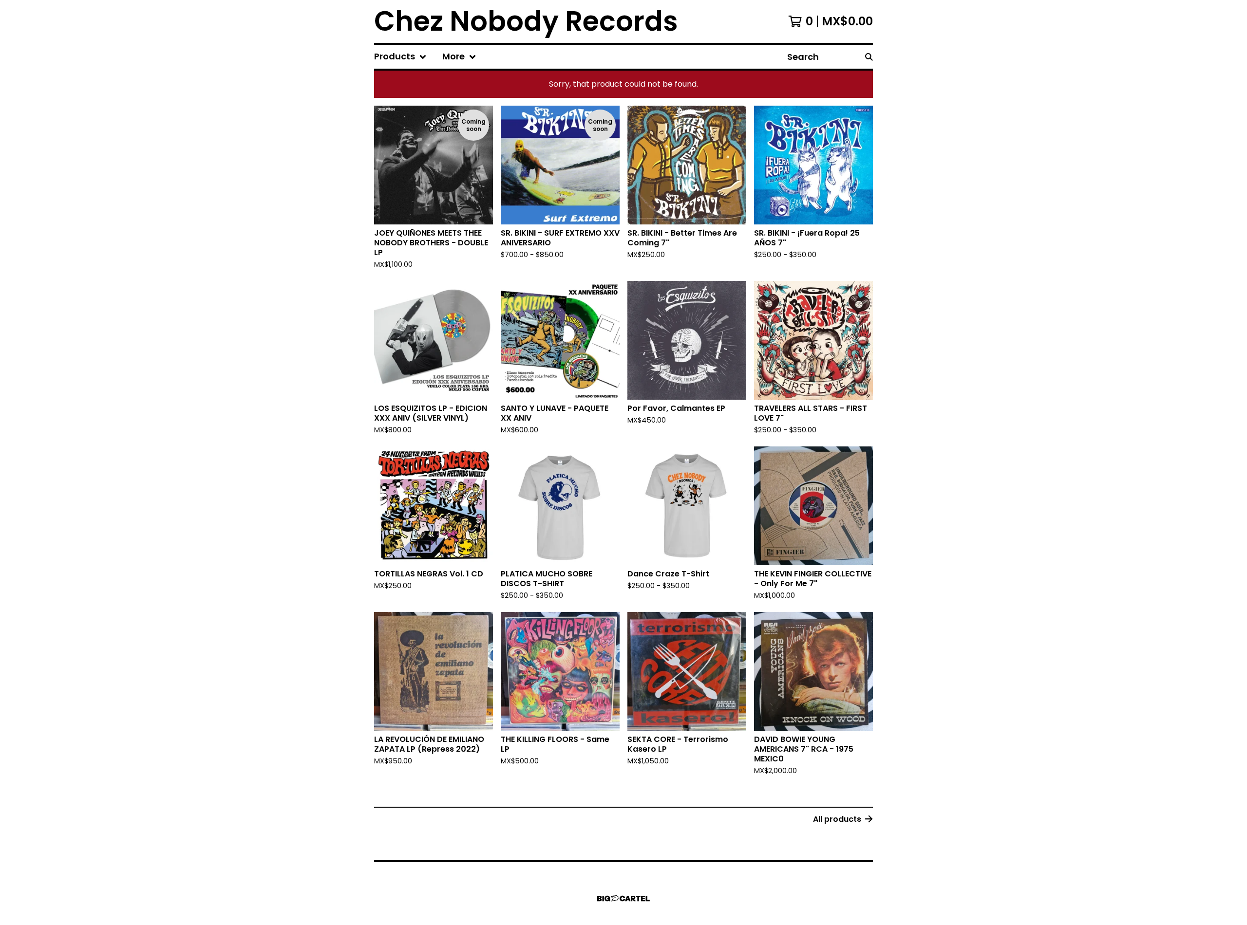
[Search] (869, 57)
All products (837, 819)
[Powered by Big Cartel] (623, 898)
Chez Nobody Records (526, 21)
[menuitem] (400, 57)
